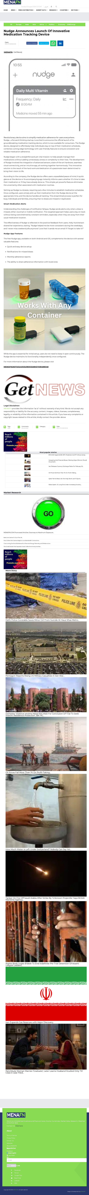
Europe (18, 24)
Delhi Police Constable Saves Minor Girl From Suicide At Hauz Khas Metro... (42, 620)
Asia (33, 24)
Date (7, 42)
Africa (41, 24)
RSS (15, 1183)
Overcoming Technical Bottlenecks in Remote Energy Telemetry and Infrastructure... (27, 543)
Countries (64, 10)
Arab (26, 24)
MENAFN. (16, 1189)
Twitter (16, 1173)
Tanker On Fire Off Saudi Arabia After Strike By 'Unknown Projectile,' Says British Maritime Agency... (45, 899)
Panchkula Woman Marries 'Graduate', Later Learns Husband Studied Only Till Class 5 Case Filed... (44, 1072)
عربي (46, 6)
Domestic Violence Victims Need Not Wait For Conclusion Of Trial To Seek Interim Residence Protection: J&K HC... (42, 714)
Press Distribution (25, 10)
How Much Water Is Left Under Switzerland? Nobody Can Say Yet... (38, 849)
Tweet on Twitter (44, 43)
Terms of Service (12, 1135)
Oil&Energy (73, 24)
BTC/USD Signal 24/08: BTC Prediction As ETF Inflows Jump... (67, 455)
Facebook (17, 1170)
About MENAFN (12, 1146)
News (13, 10)
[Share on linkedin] (60, 43)
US (9, 24)
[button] (51, 6)
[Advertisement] (35, 17)
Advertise (9, 1143)
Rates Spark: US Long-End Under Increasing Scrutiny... (65, 484)
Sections (74, 10)
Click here (19, 1126)
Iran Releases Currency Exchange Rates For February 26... (66, 466)
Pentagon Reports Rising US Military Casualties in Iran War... (35, 676)
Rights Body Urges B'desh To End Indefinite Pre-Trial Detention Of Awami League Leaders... (42, 964)
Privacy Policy (11, 1138)
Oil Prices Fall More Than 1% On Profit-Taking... (63, 473)
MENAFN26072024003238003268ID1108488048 (26, 367)
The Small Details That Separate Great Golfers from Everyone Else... (22, 546)
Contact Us (10, 1140)
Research (52, 10)
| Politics (51, 24)
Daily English (12, 1153)
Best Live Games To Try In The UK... (13, 537)
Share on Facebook (32, 43)
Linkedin (17, 1180)
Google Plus (18, 1175)
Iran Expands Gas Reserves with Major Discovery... (30, 1022)
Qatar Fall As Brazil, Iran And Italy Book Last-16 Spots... (65, 478)
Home (6, 10)
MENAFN (8, 52)
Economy (61, 24)
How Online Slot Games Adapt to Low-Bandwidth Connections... (22, 540)
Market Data (41, 10)
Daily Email (17, 1178)
